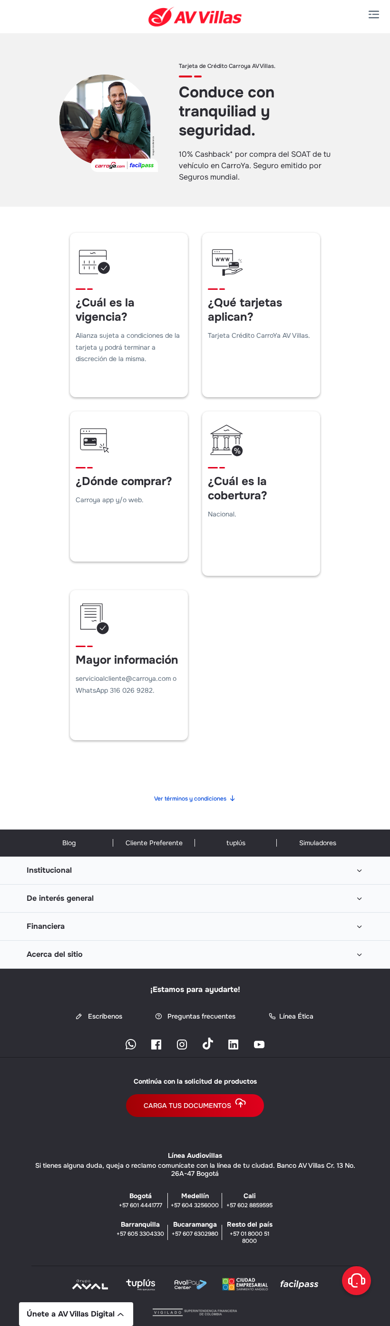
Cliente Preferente (154, 843)
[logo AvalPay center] (190, 1287)
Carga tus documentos (187, 1105)
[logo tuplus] (140, 1287)
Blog (69, 843)
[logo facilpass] (299, 1287)
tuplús (235, 843)
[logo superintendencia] (195, 1310)
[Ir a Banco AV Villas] (195, 16)
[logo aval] (90, 1287)
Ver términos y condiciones (190, 798)
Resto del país (250, 1232)
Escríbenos (104, 1016)
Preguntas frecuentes (200, 1016)
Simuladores (317, 843)
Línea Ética (296, 1016)
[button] (375, 15)
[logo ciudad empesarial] (245, 1287)
